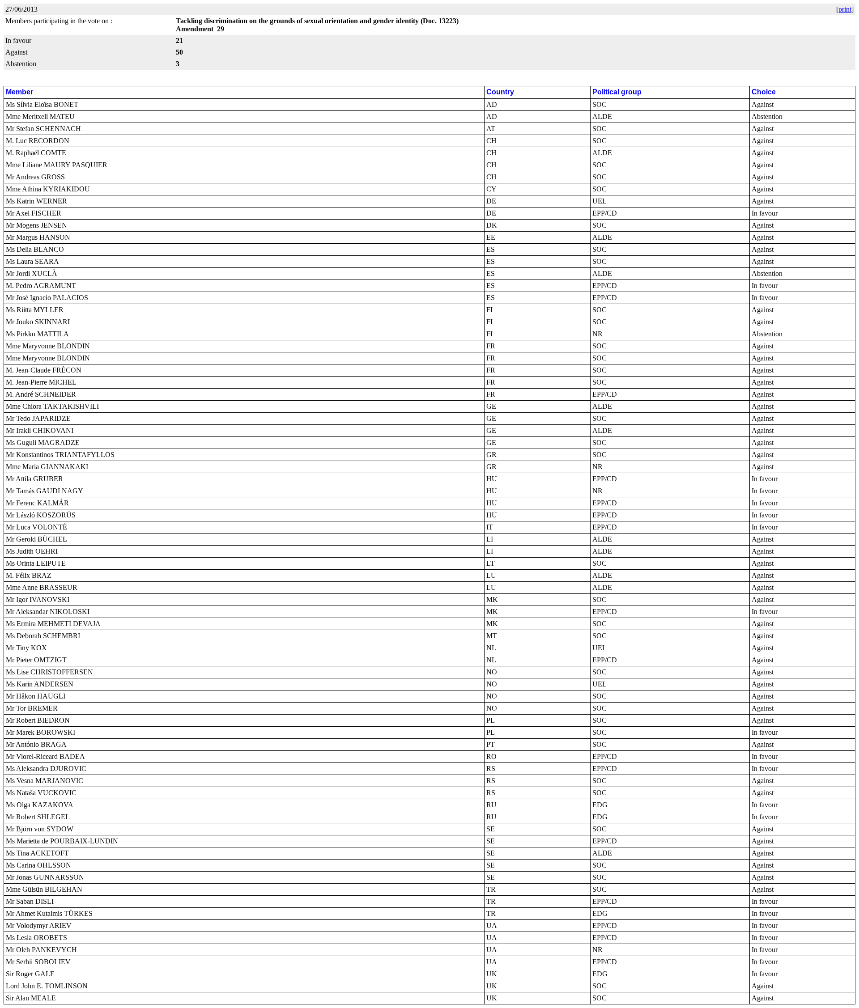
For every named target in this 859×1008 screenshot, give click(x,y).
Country (500, 92)
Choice (764, 92)
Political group (617, 92)
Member (19, 92)
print (844, 9)
